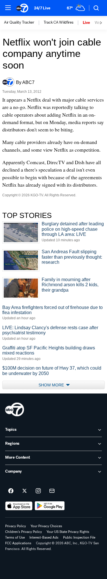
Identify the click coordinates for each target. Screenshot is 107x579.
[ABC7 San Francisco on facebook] (11, 491)
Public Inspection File (79, 537)
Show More (52, 385)
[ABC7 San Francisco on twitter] (24, 491)
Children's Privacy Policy (23, 531)
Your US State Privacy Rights (68, 531)
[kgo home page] (14, 409)
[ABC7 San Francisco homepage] (22, 8)
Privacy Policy (15, 526)
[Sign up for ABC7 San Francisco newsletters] (52, 491)
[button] (8, 7)
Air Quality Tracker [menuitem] (19, 22)
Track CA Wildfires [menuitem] (58, 22)
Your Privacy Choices (46, 526)
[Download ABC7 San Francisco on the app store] (19, 505)
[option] (24, 22)
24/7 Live (42, 8)
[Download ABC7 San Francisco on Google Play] (50, 505)
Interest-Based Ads (43, 537)
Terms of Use (15, 537)
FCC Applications (18, 543)
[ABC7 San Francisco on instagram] (38, 491)
